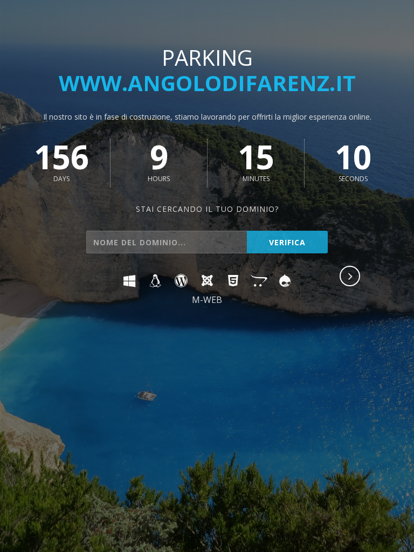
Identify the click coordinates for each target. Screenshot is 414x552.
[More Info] (350, 277)
